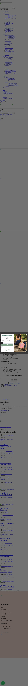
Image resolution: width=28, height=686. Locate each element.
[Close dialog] (26, 334)
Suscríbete (7, 344)
